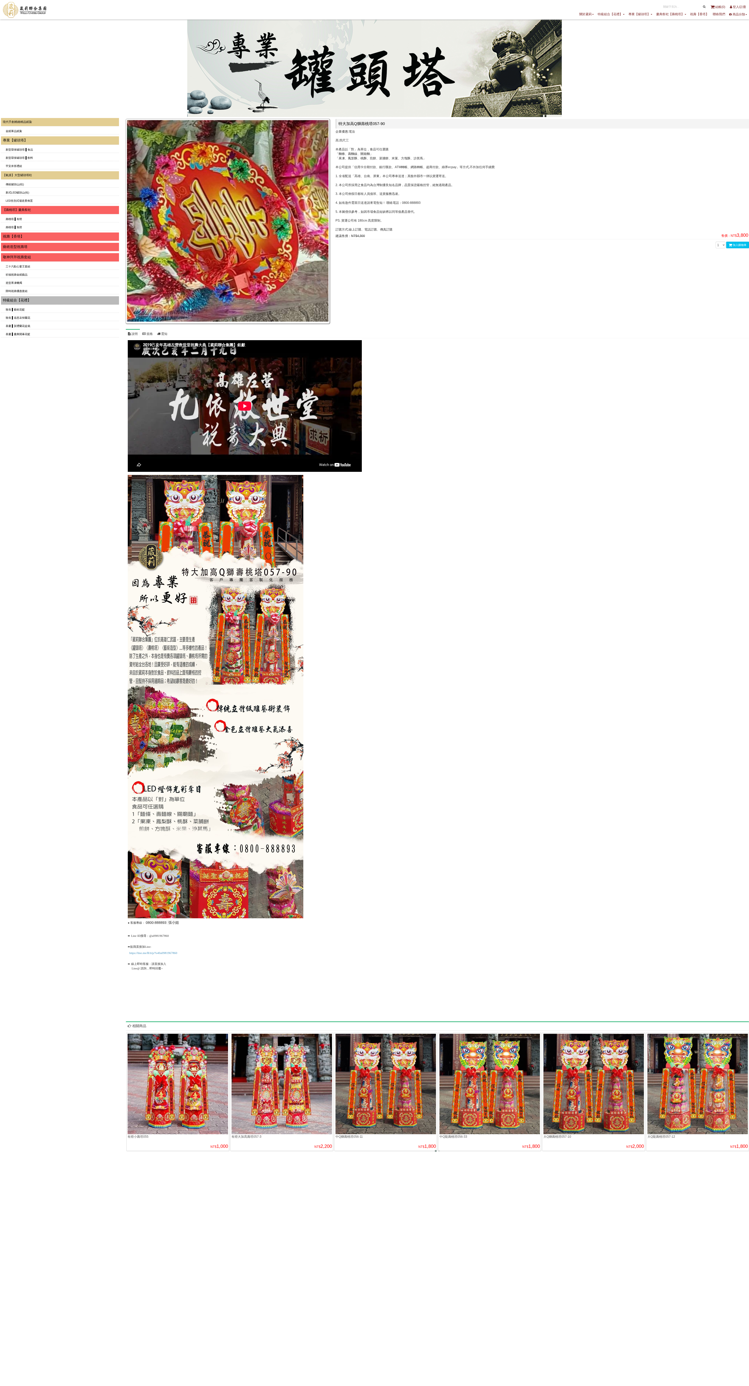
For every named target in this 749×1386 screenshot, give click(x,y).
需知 (163, 333)
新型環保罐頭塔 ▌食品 (19, 149)
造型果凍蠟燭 (13, 282)
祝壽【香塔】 (13, 236)
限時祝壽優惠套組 (16, 291)
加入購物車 (739, 245)
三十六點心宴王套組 (17, 266)
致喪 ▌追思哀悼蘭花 (17, 317)
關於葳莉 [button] (585, 14)
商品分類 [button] (738, 14)
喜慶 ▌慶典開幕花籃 (17, 334)
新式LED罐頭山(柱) (17, 192)
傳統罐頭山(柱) (14, 184)
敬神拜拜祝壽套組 (16, 257)
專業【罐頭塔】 (15, 140)
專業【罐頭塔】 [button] (639, 14)
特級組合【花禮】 (16, 300)
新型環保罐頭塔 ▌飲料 (19, 157)
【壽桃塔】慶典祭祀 (16, 209)
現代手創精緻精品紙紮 (17, 121)
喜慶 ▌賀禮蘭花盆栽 (17, 325)
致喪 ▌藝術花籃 (15, 309)
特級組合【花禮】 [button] (610, 14)
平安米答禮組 (13, 166)
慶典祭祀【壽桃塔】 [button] (670, 14)
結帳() (720, 7)
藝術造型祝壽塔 (15, 247)
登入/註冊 (739, 7)
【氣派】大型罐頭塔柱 (17, 175)
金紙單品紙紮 (13, 131)
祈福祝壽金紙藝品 (16, 274)
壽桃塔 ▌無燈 (13, 227)
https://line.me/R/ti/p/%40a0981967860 (153, 953)
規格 (149, 333)
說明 (134, 333)
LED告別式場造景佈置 (19, 200)
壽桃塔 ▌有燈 (13, 219)
